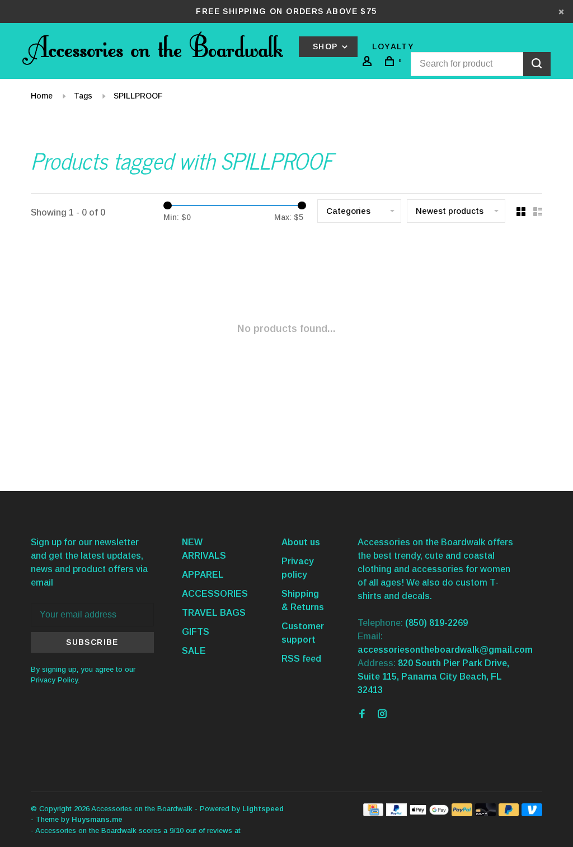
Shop (327, 46)
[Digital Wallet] (429, 813)
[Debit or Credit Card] (485, 813)
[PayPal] (396, 813)
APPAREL (203, 574)
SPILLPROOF (138, 95)
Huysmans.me (97, 819)
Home (42, 95)
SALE (194, 651)
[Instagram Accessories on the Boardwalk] (382, 714)
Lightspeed (263, 808)
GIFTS (195, 632)
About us (300, 542)
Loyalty (393, 46)
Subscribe (92, 642)
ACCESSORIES (215, 593)
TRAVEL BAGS (214, 612)
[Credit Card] (373, 813)
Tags (83, 95)
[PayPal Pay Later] (509, 813)
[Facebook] (362, 714)
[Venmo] (532, 813)
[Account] (368, 62)
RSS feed (301, 658)
